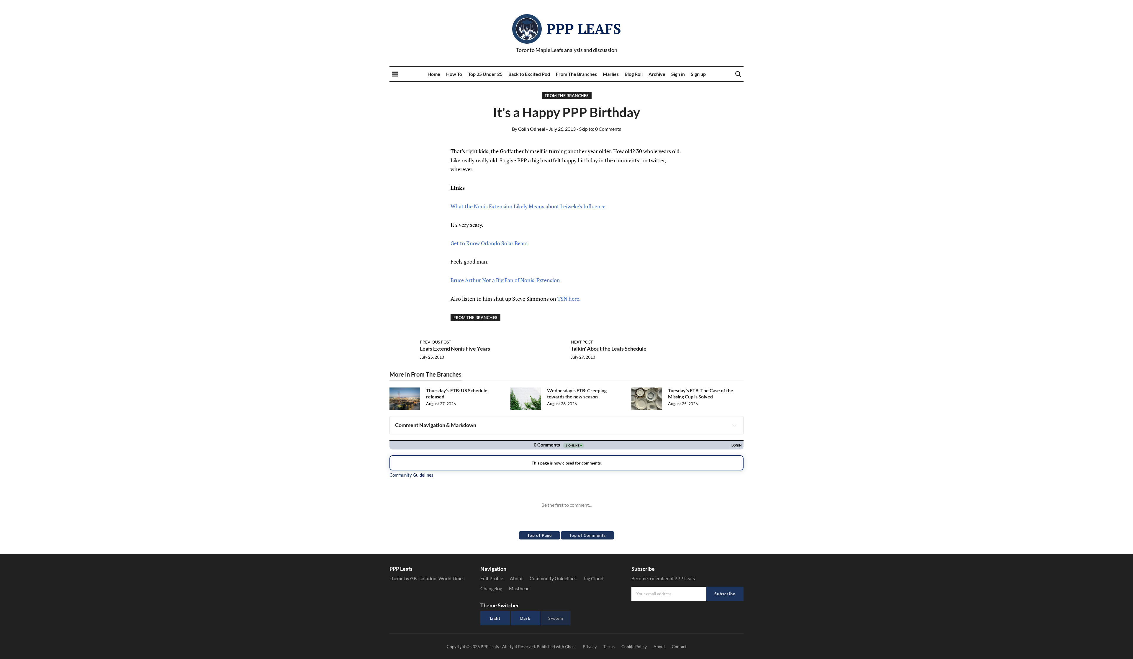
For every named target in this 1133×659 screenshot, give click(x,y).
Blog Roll (634, 74)
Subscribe (724, 593)
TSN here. (569, 298)
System (555, 618)
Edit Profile (491, 578)
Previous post (435, 341)
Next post (582, 341)
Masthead (519, 588)
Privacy (590, 646)
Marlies (611, 74)
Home (434, 74)
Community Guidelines (553, 578)
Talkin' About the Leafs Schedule (608, 348)
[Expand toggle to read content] (734, 425)
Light (495, 618)
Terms (609, 646)
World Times (451, 578)
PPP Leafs (583, 28)
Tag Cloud (593, 578)
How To (454, 74)
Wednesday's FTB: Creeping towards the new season (577, 393)
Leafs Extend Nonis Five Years (455, 348)
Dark (525, 618)
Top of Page (539, 535)
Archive (657, 74)
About (516, 578)
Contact (679, 646)
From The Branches (576, 74)
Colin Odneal (528, 129)
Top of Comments (587, 535)
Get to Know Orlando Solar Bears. (490, 243)
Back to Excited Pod (529, 74)
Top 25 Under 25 (485, 74)
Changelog (491, 588)
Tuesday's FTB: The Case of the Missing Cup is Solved (700, 393)
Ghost (570, 646)
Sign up (698, 74)
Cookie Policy (634, 646)
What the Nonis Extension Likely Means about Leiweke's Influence (528, 206)
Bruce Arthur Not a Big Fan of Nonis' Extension (505, 280)
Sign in (678, 74)
